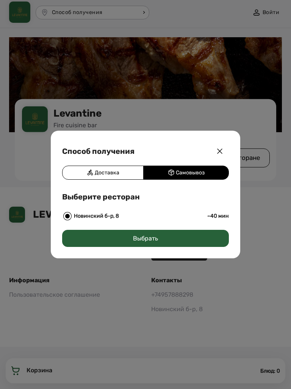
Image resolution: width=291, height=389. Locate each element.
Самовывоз (190, 172)
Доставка (106, 172)
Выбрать (145, 238)
